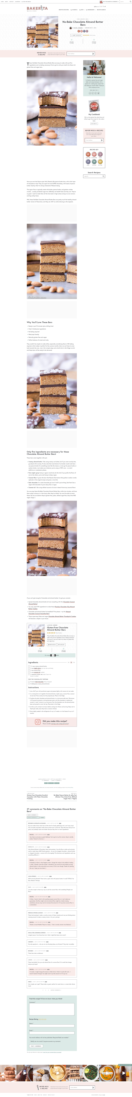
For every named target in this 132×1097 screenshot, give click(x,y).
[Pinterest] (103, 6)
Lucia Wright (32, 876)
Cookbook (17, 1)
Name (31, 1023)
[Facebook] (101, 6)
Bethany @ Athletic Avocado (37, 823)
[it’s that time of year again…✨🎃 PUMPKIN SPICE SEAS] (124, 1073)
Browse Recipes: (64, 9)
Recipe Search (101, 9)
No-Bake (57, 783)
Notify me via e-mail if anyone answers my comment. (46, 1041)
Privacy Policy (70, 787)
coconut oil (37, 672)
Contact (11, 1)
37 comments (45, 780)
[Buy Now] (94, 106)
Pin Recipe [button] (61, 644)
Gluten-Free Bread (26, 1)
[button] (83, 35)
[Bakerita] (37, 8)
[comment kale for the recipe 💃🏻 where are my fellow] (90, 1073)
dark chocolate (39, 681)
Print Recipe (52, 644)
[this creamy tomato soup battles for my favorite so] (107, 1073)
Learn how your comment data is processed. (52, 1052)
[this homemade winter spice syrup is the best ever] (24, 1073)
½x (68, 662)
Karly (30, 981)
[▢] (29, 666)
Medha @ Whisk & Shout (35, 912)
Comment (32, 1002)
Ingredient (90, 9)
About (6, 1)
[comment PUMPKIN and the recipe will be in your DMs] (58, 1073)
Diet (81, 9)
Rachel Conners (78, 27)
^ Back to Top (30, 1094)
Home (2, 1)
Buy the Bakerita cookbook (110, 1)
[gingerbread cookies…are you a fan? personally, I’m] (8, 1073)
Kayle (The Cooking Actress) (37, 932)
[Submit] (93, 54)
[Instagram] (100, 6)
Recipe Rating (33, 1019)
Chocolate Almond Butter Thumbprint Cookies (62, 616)
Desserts (83, 19)
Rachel (32, 834)
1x (71, 662)
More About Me (94, 90)
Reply (60, 823)
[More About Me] (94, 67)
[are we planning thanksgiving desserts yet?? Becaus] (74, 1073)
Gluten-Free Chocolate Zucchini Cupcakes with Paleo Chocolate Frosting (37, 796)
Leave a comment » (56, 780)
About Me (40, 1094)
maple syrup (37, 668)
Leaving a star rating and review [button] (59, 723)
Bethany (30, 950)
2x (74, 662)
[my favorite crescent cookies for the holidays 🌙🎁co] (41, 1073)
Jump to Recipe (77, 35)
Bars (87, 19)
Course (74, 9)
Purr (104, 1094)
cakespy (30, 941)
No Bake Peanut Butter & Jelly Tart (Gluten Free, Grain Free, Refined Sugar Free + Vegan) (65, 796)
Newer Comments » (56, 990)
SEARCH (42, 817)
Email (31, 1030)
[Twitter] (105, 6)
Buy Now (93, 123)
